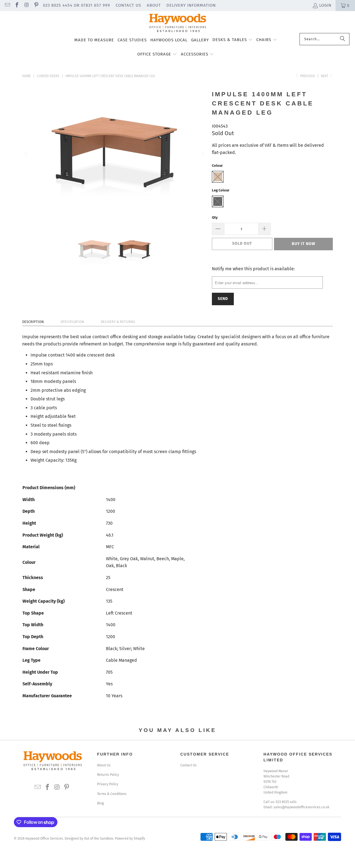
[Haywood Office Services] (177, 23)
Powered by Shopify (130, 838)
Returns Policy (108, 775)
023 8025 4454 (286, 802)
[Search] (342, 39)
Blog (100, 803)
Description (33, 322)
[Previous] (26, 153)
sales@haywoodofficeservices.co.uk (301, 807)
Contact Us (128, 5)
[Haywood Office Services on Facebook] (17, 5)
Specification (72, 322)
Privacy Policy (107, 784)
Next (325, 76)
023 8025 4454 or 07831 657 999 (76, 5)
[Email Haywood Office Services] (7, 5)
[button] (232, 40)
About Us (104, 765)
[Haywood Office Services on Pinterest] (36, 5)
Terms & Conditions (111, 794)
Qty (215, 217)
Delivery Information (191, 5)
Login (325, 5)
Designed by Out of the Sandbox (89, 838)
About (154, 5)
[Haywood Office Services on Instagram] (26, 5)
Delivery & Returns (118, 322)
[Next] (202, 153)
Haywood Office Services (44, 838)
